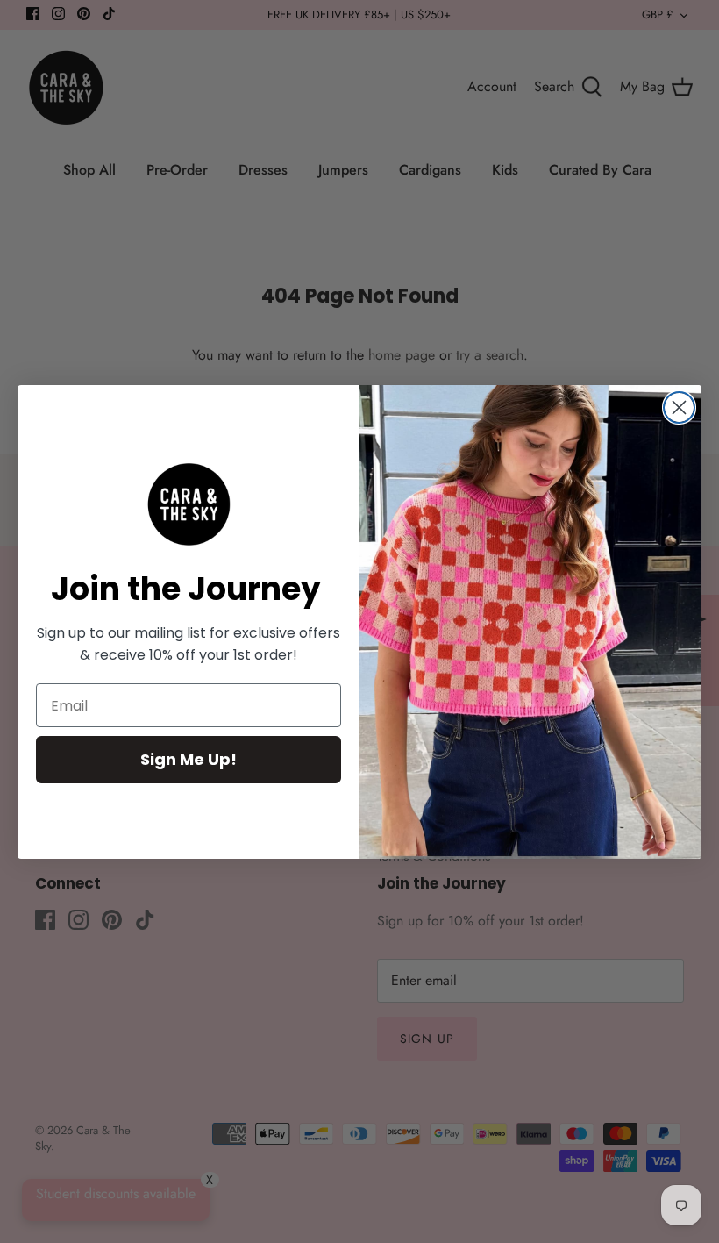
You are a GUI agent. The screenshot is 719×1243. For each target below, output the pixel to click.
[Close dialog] (679, 407)
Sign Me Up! (188, 759)
